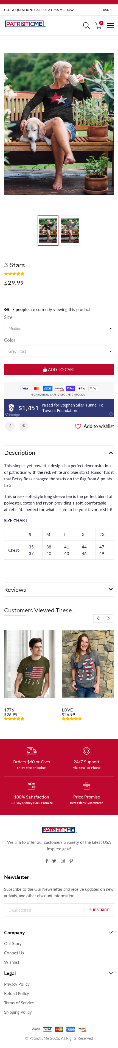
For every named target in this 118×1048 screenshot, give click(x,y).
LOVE (67, 709)
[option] (59, 124)
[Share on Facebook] (10, 426)
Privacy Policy (17, 984)
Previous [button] (98, 618)
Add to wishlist (99, 426)
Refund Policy (16, 993)
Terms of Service (19, 1002)
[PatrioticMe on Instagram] (63, 861)
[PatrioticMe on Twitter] (54, 861)
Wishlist (11, 962)
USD (106, 10)
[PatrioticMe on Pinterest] (71, 861)
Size (8, 317)
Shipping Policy (18, 1012)
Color (9, 340)
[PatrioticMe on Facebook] (47, 861)
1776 (9, 709)
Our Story (13, 943)
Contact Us (14, 952)
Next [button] (108, 618)
